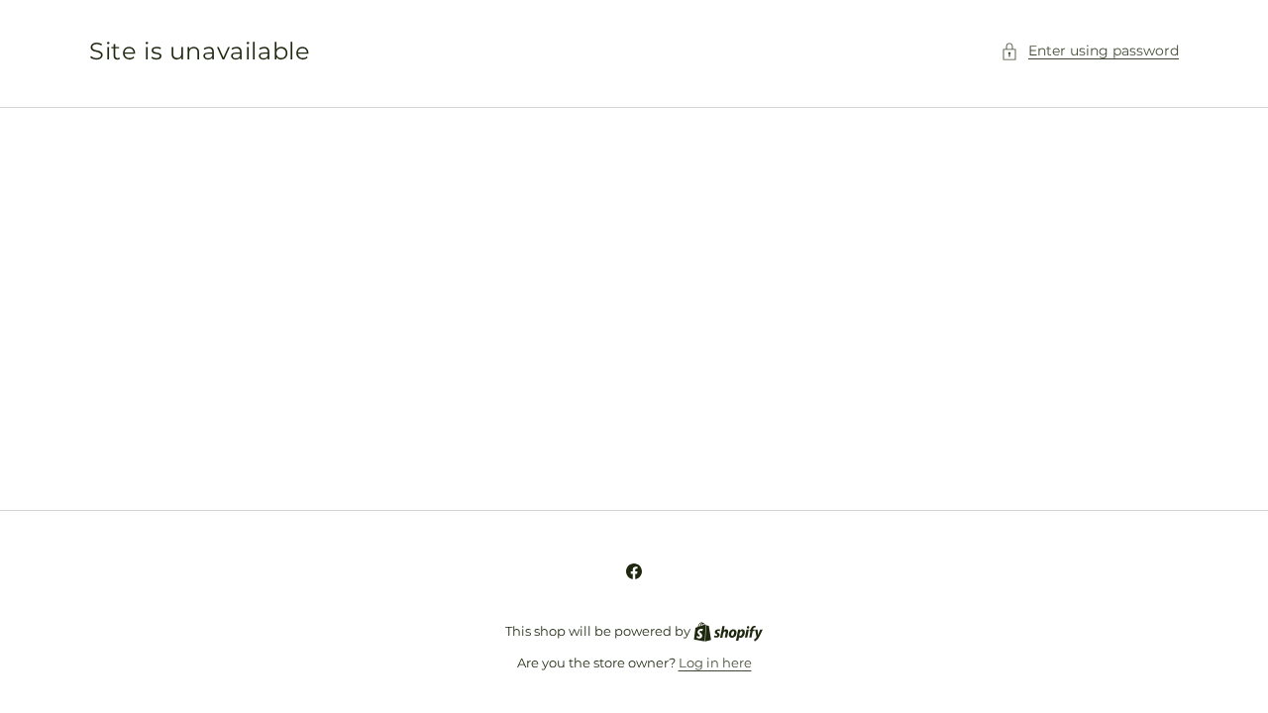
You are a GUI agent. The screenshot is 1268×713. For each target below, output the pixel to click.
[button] (1090, 51)
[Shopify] (728, 631)
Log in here (715, 662)
